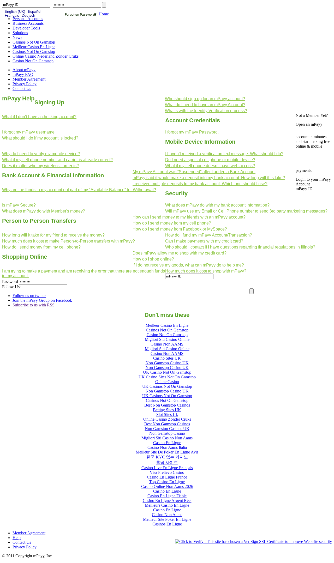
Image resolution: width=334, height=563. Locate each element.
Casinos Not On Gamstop (34, 42)
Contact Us (22, 88)
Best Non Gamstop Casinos (167, 405)
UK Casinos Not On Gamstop (167, 386)
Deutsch (28, 15)
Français (12, 15)
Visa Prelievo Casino (167, 472)
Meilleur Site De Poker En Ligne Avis (167, 452)
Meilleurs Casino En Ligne (167, 505)
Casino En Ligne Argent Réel (167, 500)
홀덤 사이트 (167, 462)
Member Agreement (29, 79)
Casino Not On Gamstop (33, 61)
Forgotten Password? (81, 14)
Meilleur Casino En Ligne (34, 47)
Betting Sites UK (167, 410)
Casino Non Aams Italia (167, 447)
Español (34, 12)
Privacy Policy (25, 84)
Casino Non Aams (167, 514)
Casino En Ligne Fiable (167, 496)
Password (10, 281)
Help (17, 537)
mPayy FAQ (23, 74)
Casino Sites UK (167, 358)
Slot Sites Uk (167, 414)
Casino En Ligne (167, 442)
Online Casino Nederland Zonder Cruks (46, 56)
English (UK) (15, 12)
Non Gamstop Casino (167, 433)
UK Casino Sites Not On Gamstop (167, 377)
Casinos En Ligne (167, 524)
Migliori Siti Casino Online (167, 339)
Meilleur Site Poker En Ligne (167, 519)
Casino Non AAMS (167, 344)
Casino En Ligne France (167, 477)
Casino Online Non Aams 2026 (167, 486)
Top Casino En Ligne (167, 482)
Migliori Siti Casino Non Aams (167, 438)
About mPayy (24, 70)
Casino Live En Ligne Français (167, 467)
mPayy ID (304, 188)
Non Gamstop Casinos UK (167, 428)
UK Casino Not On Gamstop (167, 372)
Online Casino (167, 381)
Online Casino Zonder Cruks (167, 419)
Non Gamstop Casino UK (167, 363)
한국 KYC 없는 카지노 (167, 457)
